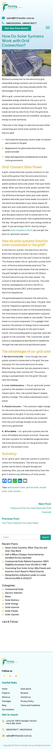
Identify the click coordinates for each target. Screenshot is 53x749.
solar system (14, 491)
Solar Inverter (12, 607)
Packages (6, 701)
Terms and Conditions (30, 705)
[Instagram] (16, 676)
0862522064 (13, 23)
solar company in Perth (21, 230)
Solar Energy (11, 603)
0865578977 (29, 23)
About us (6, 697)
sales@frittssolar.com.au (20, 18)
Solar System (12, 614)
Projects (6, 693)
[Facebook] (4, 676)
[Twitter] (10, 676)
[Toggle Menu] (48, 27)
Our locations (8, 709)
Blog (4, 705)
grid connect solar (16, 487)
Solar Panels (11, 611)
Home (4, 689)
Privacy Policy (27, 701)
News (8, 596)
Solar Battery (12, 600)
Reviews (24, 693)
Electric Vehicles (13, 593)
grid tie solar (32, 487)
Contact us (26, 697)
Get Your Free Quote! (16, 28)
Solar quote (26, 689)
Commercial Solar (14, 589)
